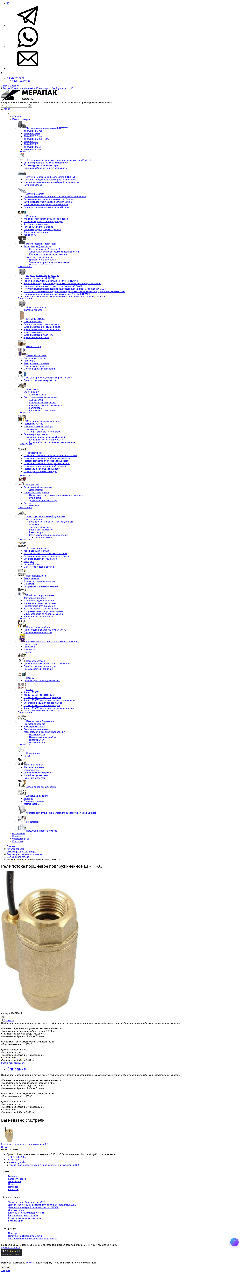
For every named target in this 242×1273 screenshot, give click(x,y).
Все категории (15, 1220)
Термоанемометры (34, 423)
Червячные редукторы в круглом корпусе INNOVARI (51, 281)
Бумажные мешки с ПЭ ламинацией (42, 329)
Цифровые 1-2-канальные (42, 259)
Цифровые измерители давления (41, 586)
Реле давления (31, 578)
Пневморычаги (37, 740)
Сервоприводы (31, 770)
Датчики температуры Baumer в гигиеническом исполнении (55, 196)
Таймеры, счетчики (36, 355)
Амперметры (36, 400)
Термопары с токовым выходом (40, 471)
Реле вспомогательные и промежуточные (51, 521)
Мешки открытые (33, 321)
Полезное (13, 1187)
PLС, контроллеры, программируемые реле (49, 377)
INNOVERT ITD (31, 141)
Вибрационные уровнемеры (38, 616)
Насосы (30, 678)
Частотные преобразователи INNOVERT (47, 128)
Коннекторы (30, 234)
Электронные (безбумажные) (44, 249)
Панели (27, 652)
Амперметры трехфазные (42, 402)
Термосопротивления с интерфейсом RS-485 (47, 463)
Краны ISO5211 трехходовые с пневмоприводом (49, 708)
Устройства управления (36, 775)
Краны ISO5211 (31, 692)
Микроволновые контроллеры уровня (43, 614)
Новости (16, 836)
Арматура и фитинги (34, 726)
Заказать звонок (10, 85)
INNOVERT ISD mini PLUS (36, 139)
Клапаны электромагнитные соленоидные (46, 219)
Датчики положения (37, 548)
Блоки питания (31, 392)
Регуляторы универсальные (38, 257)
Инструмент (32, 484)
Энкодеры (29, 561)
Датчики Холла (32, 564)
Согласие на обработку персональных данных (32, 1238)
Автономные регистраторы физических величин (54, 251)
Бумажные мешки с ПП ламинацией (42, 327)
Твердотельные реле (40, 527)
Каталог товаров (21, 119)
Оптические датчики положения (40, 558)
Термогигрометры (33, 429)
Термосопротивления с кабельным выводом (47, 458)
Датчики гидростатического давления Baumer (48, 202)
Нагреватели (33, 753)
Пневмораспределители (36, 729)
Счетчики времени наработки (39, 368)
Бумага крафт (33, 346)
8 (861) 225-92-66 (15, 78)
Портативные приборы (38, 627)
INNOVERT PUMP (32, 149)
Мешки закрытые (33, 332)
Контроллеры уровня (35, 598)
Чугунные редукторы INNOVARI (40, 278)
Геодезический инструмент (38, 487)
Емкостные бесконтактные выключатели (45, 553)
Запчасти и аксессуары (36, 232)
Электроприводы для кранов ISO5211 (43, 703)
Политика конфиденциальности (25, 1236)
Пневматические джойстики (44, 737)
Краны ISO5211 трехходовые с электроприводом (49, 700)
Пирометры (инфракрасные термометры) (45, 629)
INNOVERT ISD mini (33, 136)
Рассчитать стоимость (13, 1063)
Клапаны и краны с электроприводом (43, 221)
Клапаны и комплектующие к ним (26, 1212)
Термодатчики (34, 453)
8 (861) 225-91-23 (21, 81)
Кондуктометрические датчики (40, 603)
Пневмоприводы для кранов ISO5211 (43, 710)
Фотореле (34, 524)
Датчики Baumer (35, 194)
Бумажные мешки (35, 319)
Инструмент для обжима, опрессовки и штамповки (56, 495)
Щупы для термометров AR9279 (46, 439)
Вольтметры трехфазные (42, 410)
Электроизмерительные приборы (41, 397)
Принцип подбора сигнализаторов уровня (46, 168)
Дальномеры (36, 490)
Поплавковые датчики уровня (39, 606)
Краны (29, 689)
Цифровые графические (41, 265)
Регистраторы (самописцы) (38, 246)
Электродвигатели (36, 307)
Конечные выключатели (36, 551)
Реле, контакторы (33, 519)
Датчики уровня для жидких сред (41, 165)
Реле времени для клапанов (38, 226)
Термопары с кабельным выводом (42, 468)
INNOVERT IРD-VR (32, 147)
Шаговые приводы (33, 310)
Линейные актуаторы (35, 778)
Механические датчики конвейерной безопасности (50, 179)
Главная (16, 116)
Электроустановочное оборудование (45, 516)
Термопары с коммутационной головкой (45, 466)
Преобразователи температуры (40, 666)
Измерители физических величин (43, 421)
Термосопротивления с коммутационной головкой (50, 455)
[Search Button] (30, 106)
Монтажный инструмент (36, 492)
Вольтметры (35, 408)
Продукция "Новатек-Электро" (42, 830)
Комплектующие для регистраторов (48, 254)
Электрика (32, 389)
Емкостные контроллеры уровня (41, 608)
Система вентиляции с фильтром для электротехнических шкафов (61, 813)
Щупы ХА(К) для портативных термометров (52, 442)
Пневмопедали (37, 734)
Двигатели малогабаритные (38, 772)
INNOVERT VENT (32, 133)
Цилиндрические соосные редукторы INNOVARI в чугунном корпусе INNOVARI (64, 296)
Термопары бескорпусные (37, 474)
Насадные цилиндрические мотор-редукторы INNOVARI (53, 286)
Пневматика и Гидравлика (40, 721)
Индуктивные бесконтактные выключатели (46, 556)
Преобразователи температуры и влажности (47, 663)
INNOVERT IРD (31, 144)
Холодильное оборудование (41, 787)
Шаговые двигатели (34, 767)
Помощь (12, 1233)
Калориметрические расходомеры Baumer (46, 204)
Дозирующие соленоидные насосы (42, 680)
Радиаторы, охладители (41, 529)
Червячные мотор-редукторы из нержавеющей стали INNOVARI (57, 294)
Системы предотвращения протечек (42, 229)
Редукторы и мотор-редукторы (42, 275)
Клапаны (31, 216)
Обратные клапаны (34, 801)
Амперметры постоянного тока (45, 405)
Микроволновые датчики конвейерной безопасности (51, 182)
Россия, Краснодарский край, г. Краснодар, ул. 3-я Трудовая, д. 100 (38, 88)
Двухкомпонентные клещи (43, 500)
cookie (29, 1262)
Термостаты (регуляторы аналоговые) (49, 262)
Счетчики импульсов (35, 358)
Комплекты (30, 649)
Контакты (17, 841)
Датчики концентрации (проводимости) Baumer (49, 199)
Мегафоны (34, 506)
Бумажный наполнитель (36, 337)
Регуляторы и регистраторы (41, 243)
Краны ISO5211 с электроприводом (42, 697)
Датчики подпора (33, 185)
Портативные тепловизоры (38, 632)
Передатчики (30, 644)
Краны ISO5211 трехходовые (39, 695)
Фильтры (28, 798)
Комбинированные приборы (38, 426)
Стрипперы (35, 498)
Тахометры (29, 360)
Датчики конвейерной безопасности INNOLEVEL (51, 177)
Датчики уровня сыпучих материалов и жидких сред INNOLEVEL (60, 160)
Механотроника (34, 764)
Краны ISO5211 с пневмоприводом (42, 705)
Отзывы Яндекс (20, 838)
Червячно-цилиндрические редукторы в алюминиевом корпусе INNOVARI (62, 283)
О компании (18, 833)
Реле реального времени (36, 363)
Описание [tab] (16, 1069)
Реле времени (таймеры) (36, 366)
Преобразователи (35, 661)
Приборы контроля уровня (40, 595)
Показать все (25, 151)
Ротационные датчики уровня (39, 600)
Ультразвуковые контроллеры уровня (43, 611)
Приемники (29, 646)
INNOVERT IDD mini (33, 131)
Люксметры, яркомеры (36, 434)
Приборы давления (36, 575)
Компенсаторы (31, 804)
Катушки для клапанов (36, 224)
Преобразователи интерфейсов (40, 380)
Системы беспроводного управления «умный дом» (53, 641)
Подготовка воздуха (34, 724)
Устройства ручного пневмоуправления (44, 732)
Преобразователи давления (38, 669)
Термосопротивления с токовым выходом (46, 461)
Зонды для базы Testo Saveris (44, 431)
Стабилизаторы (37, 394)
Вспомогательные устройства (39, 581)
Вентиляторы (36, 532)
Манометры (30, 583)
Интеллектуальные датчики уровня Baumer (46, 207)
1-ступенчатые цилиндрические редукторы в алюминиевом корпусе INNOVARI (65, 288)
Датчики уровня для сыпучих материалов (46, 162)
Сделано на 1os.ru (10, 1247)
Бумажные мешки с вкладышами (41, 324)
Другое (27, 503)
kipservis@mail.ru (17, 1162)
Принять (5, 1268)
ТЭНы (27, 755)
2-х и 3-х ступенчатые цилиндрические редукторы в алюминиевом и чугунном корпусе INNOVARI (74, 291)
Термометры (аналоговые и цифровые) (44, 437)
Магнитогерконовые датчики (39, 566)
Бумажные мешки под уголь (38, 335)
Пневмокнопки (37, 742)
